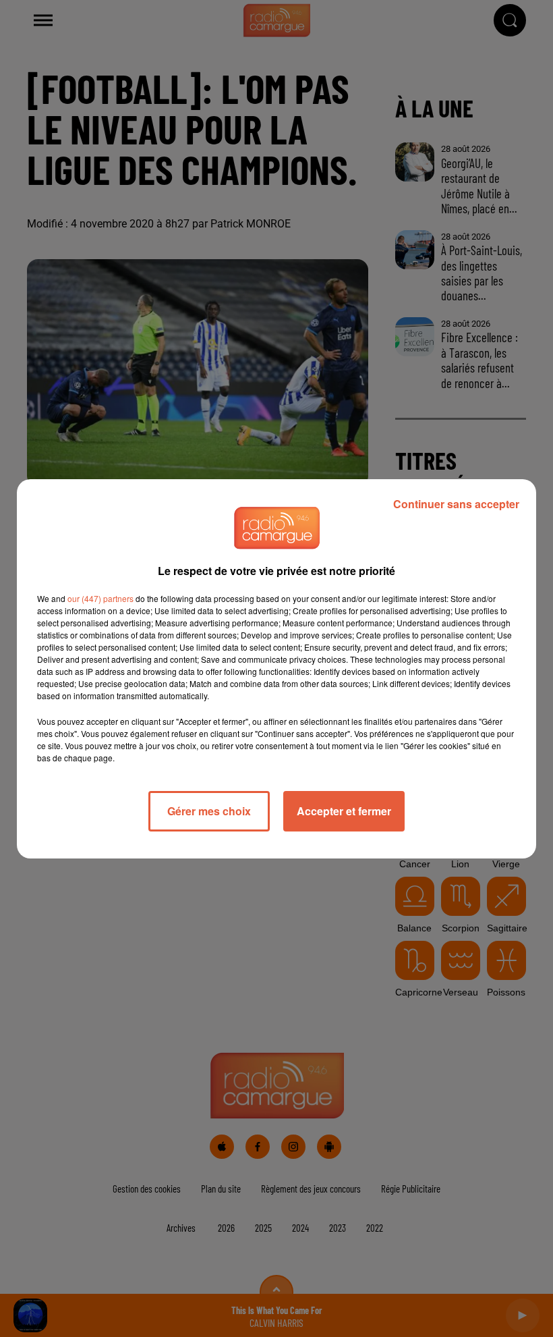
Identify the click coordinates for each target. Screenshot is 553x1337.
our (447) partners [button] (100, 598)
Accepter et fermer (344, 811)
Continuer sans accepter (456, 504)
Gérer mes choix (209, 811)
